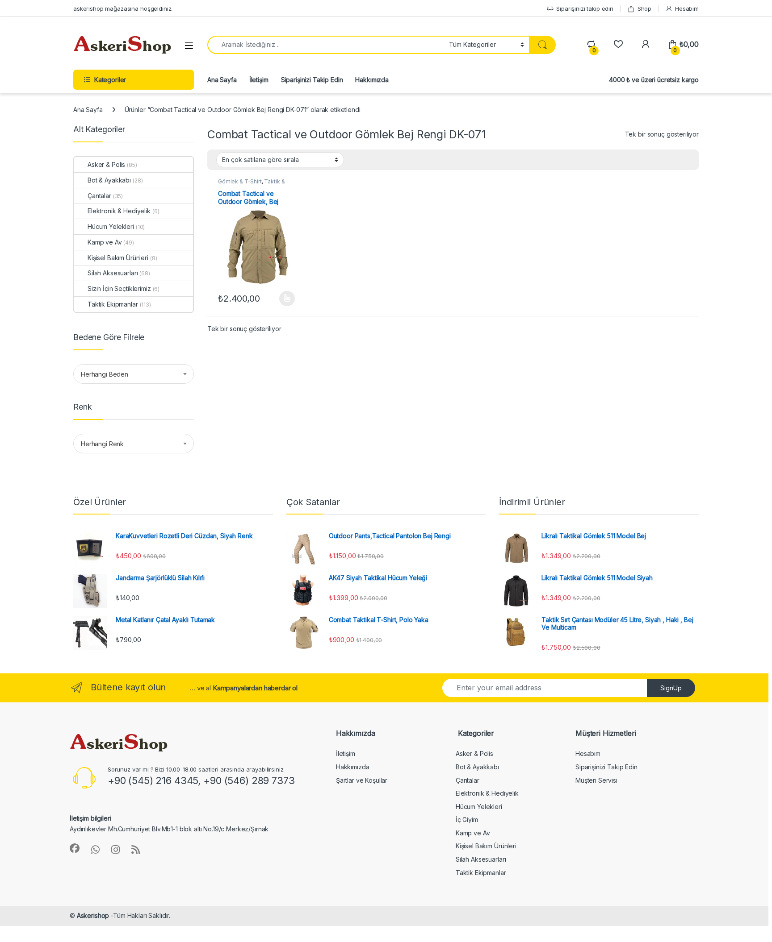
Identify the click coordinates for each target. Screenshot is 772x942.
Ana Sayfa (222, 79)
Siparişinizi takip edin (584, 8)
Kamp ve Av (105, 242)
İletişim (259, 79)
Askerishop (93, 915)
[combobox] (133, 374)
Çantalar (99, 195)
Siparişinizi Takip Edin (312, 79)
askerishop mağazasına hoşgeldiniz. (122, 8)
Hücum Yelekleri (111, 226)
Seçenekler (278, 298)
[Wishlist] (618, 44)
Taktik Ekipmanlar (113, 304)
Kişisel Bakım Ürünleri (118, 257)
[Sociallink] (75, 848)
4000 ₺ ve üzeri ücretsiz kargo (654, 79)
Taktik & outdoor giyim (251, 184)
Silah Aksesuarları (113, 273)
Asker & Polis (106, 164)
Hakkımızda (372, 79)
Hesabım (687, 8)
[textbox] (133, 374)
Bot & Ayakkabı (109, 180)
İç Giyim (467, 819)
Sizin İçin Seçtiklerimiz (119, 288)
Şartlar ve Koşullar (361, 780)
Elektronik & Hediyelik (119, 211)
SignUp (671, 688)
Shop (644, 8)
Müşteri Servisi (596, 780)
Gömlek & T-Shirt (240, 181)
